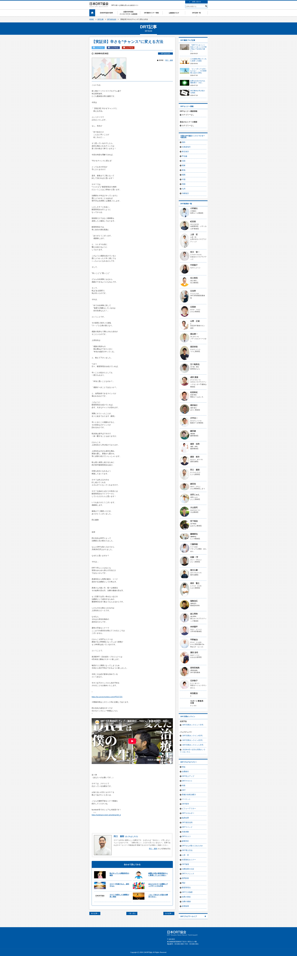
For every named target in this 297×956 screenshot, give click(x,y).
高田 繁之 (195, 583)
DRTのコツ (186, 836)
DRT (184, 790)
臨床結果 (185, 818)
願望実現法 (186, 887)
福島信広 (194, 601)
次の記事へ (169, 913)
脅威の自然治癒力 (189, 795)
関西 (183, 175)
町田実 (193, 222)
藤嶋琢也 (194, 534)
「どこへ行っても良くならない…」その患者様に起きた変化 (198, 71)
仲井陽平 (194, 627)
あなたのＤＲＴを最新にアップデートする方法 (158, 885)
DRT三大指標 (187, 892)
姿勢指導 (185, 906)
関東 (183, 165)
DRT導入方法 (187, 850)
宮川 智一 (195, 252)
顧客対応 (185, 841)
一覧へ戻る (132, 913)
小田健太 (194, 208)
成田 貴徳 (194, 377)
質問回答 (185, 878)
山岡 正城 (195, 321)
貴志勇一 (194, 334)
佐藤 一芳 (194, 557)
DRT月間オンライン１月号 (192, 745)
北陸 (183, 161)
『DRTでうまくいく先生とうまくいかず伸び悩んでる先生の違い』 (198, 48)
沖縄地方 (185, 193)
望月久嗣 (194, 570)
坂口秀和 (194, 614)
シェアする (99, 47)
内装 (183, 785)
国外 (183, 142)
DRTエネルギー (188, 813)
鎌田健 (193, 431)
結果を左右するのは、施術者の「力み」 (198, 82)
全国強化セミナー (189, 860)
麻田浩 (193, 484)
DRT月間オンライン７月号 (192, 725)
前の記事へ (95, 913)
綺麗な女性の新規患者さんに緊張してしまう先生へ (158, 874)
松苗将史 (194, 392)
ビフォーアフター (189, 808)
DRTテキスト (187, 781)
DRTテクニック (188, 874)
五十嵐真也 (195, 364)
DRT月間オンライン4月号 (192, 736)
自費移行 (185, 771)
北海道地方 (186, 147)
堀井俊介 (194, 405)
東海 (183, 170)
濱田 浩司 (194, 652)
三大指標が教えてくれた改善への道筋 (198, 60)
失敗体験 (185, 832)
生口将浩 (194, 278)
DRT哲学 (185, 804)
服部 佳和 (195, 444)
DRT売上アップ (188, 776)
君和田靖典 (195, 668)
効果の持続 (186, 897)
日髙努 (193, 307)
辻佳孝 (193, 291)
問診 (183, 883)
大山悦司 (194, 507)
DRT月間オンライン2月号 (192, 740)
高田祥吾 (194, 347)
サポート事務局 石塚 (197, 702)
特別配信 (194, 693)
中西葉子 (194, 265)
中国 (183, 179)
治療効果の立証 (188, 869)
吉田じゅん (195, 495)
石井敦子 (194, 681)
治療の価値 (186, 901)
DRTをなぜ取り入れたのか (192, 846)
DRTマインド (187, 827)
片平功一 (194, 418)
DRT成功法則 (165, 53)
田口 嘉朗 (169, 60)
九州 (183, 189)
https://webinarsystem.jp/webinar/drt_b (106, 815)
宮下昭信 (194, 521)
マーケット (186, 799)
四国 (183, 184)
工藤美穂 (194, 544)
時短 (183, 767)
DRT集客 (185, 864)
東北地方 (185, 151)
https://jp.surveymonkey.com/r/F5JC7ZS (107, 697)
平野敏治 (194, 640)
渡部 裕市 (195, 457)
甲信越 (184, 156)
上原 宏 (194, 234)
